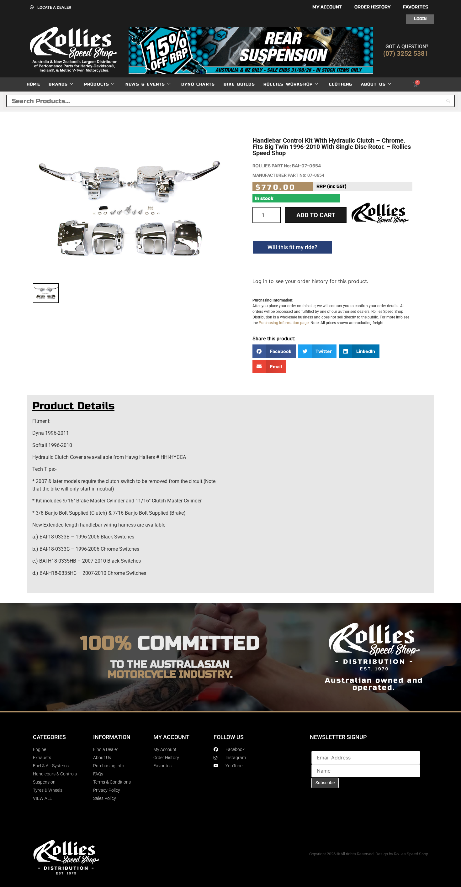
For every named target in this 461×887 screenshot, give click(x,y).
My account (327, 7)
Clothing (340, 84)
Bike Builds (239, 84)
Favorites (415, 7)
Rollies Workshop (288, 84)
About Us (373, 84)
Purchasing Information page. (284, 323)
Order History (372, 7)
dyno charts (198, 84)
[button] (274, 351)
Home (33, 84)
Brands (58, 84)
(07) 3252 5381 (405, 53)
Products (96, 84)
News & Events (145, 84)
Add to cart (315, 215)
